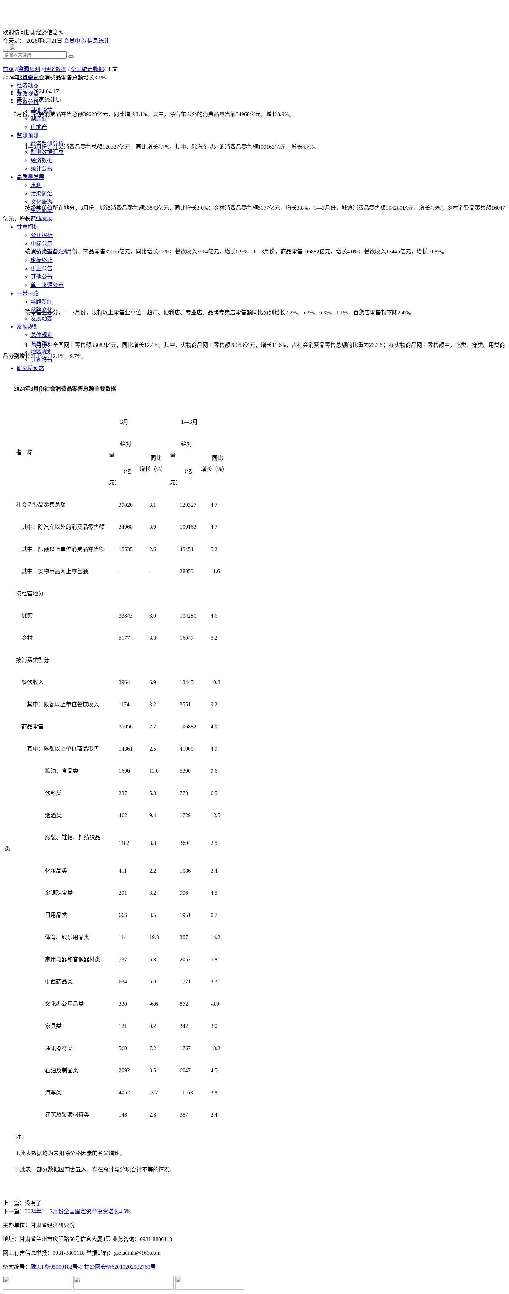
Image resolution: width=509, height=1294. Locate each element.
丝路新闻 (41, 302)
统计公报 (41, 169)
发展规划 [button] (28, 327)
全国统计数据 (87, 69)
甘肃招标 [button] (28, 227)
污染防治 (41, 193)
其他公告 (41, 277)
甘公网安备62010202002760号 (120, 1267)
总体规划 (41, 335)
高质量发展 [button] (30, 177)
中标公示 (41, 243)
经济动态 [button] (28, 85)
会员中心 (75, 41)
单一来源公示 (47, 285)
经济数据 (41, 160)
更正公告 (41, 268)
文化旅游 (41, 202)
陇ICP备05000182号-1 (56, 1267)
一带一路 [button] (28, 293)
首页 (8, 69)
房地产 (38, 127)
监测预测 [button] (28, 135)
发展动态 (41, 318)
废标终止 (41, 260)
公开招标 (41, 235)
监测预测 (29, 69)
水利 (36, 185)
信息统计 (98, 41)
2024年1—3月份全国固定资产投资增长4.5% (78, 1211)
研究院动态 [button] (30, 368)
